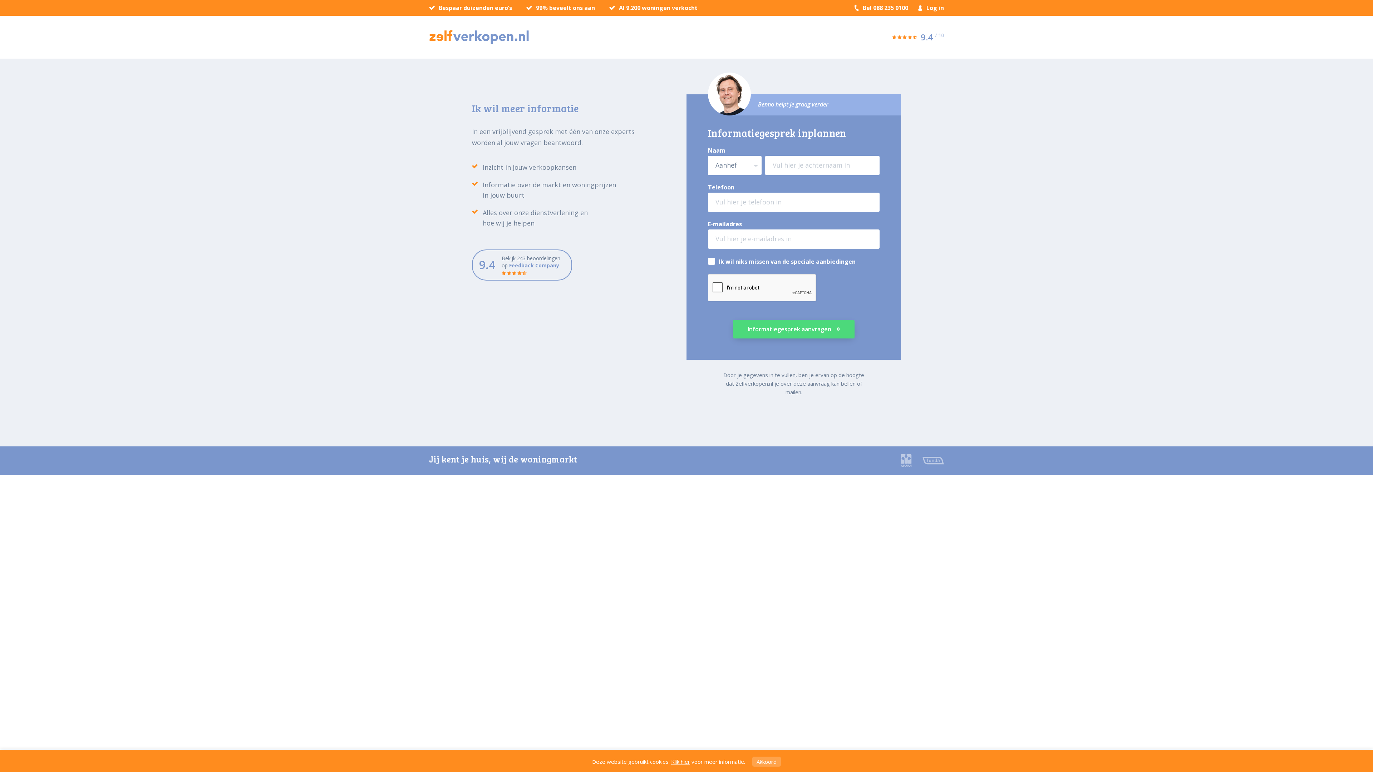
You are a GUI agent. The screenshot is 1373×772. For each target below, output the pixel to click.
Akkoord (767, 761)
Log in (935, 8)
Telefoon (721, 187)
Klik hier (680, 761)
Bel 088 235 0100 (885, 8)
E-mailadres (725, 224)
